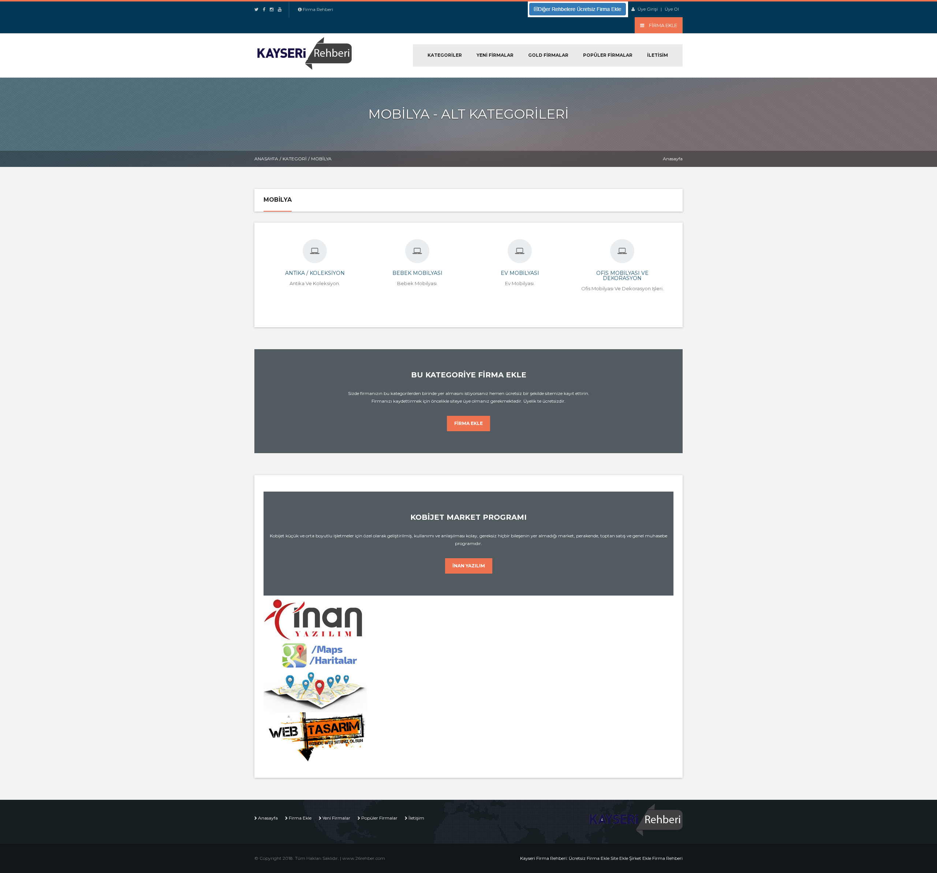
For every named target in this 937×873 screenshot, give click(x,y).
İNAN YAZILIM (468, 565)
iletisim (657, 55)
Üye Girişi (648, 9)
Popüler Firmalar (607, 55)
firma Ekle (468, 423)
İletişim (416, 818)
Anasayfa (266, 158)
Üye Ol (672, 9)
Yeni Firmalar (495, 55)
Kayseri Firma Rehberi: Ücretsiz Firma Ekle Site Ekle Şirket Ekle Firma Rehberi (601, 858)
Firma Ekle (300, 818)
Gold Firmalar (548, 55)
